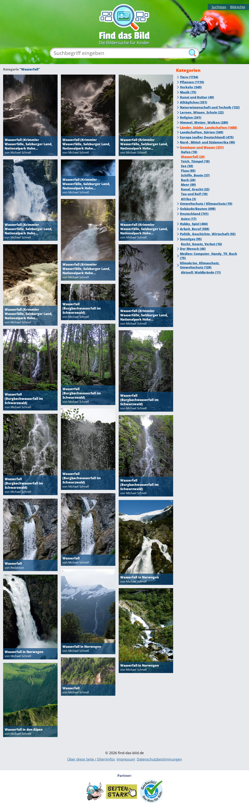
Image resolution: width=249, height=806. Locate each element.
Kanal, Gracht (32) (195, 189)
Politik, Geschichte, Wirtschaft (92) (208, 234)
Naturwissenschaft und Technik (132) (210, 107)
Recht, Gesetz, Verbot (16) (201, 244)
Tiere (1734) (189, 77)
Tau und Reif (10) (194, 194)
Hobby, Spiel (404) (194, 224)
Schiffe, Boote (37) (195, 175)
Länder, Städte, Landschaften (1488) (208, 127)
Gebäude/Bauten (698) (198, 209)
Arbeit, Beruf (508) (194, 229)
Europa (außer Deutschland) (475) (207, 137)
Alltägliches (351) (193, 102)
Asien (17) (188, 219)
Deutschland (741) (194, 214)
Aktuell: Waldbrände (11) (201, 272)
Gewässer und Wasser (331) (202, 147)
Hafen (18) (189, 152)
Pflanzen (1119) (192, 82)
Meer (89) (188, 185)
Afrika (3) (188, 199)
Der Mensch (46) (193, 249)
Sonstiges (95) (191, 239)
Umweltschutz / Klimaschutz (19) (206, 204)
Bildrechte (237, 7)
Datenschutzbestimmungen (159, 759)
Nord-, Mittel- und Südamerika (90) (207, 142)
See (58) (187, 166)
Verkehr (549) (191, 87)
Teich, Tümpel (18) (195, 161)
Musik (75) (188, 92)
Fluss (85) (188, 171)
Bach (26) (188, 180)
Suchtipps (219, 7)
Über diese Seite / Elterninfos (91, 759)
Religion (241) (190, 117)
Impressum (126, 759)
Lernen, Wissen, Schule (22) (202, 112)
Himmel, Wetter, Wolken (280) (204, 122)
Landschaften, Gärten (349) (201, 132)
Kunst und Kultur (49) (197, 97)
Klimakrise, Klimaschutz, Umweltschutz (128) (200, 265)
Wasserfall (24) (193, 157)
